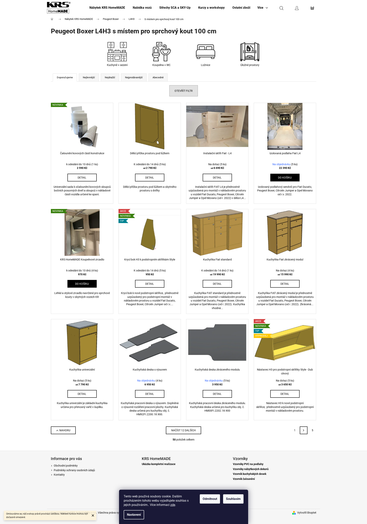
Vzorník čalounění (244, 479)
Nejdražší (110, 77)
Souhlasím (233, 499)
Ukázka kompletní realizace (159, 464)
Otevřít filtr (184, 90)
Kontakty (59, 474)
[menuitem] (107, 7)
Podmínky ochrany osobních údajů (74, 470)
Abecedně (158, 77)
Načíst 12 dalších (183, 430)
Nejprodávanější (134, 77)
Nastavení (134, 514)
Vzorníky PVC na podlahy (248, 464)
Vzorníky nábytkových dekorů (251, 469)
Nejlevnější (89, 77)
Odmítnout (210, 499)
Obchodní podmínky (66, 465)
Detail (82, 177)
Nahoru (64, 430)
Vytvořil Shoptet (306, 512)
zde (172, 505)
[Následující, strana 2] (303, 430)
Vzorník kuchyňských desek (249, 474)
